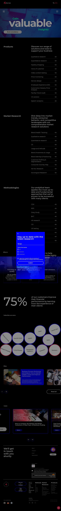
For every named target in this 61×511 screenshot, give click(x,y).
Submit (30, 263)
